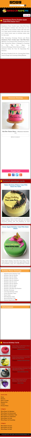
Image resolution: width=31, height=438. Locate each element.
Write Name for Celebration (8, 416)
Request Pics (4, 402)
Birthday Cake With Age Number (13, 288)
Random (3, 398)
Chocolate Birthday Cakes (11, 291)
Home (2, 397)
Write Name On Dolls (6, 418)
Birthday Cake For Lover (10, 282)
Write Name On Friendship (8, 420)
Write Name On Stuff (6, 429)
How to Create (4, 400)
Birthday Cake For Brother (11, 275)
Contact (3, 404)
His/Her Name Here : (15, 132)
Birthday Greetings (9, 290)
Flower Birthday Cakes (10, 293)
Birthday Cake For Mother (11, 283)
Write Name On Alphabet (7, 411)
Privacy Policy (4, 405)
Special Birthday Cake (10, 298)
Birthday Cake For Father (10, 277)
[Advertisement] (15, 76)
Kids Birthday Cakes (9, 296)
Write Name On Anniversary (8, 413)
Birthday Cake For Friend (10, 278)
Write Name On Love (6, 425)
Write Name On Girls (6, 427)
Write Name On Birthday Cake (9, 414)
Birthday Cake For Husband (11, 280)
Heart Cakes (7, 295)
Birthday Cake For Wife (10, 286)
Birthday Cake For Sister (10, 285)
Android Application (9, 300)
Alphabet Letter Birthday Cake (12, 273)
